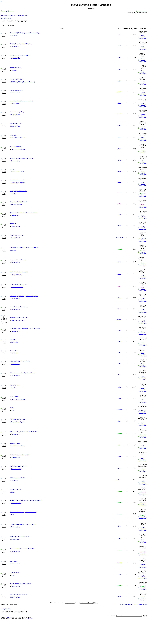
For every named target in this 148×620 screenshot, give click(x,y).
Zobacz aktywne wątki (21, 15)
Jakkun (119, 421)
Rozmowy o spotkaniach (17, 204)
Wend (119, 34)
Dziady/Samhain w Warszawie (17, 419)
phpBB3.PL (30, 618)
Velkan (119, 203)
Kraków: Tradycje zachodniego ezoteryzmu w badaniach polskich (26, 500)
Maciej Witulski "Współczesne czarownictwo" (21, 101)
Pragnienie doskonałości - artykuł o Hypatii (20, 583)
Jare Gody (12, 339)
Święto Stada (13, 135)
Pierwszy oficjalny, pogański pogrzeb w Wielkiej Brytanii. (24, 296)
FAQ (139, 11)
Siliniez (119, 103)
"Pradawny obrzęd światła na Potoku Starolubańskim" (23, 524)
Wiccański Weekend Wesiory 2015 (18, 284)
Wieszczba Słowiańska (15, 67)
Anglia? (12, 407)
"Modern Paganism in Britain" (17, 478)
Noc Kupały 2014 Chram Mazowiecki (19, 536)
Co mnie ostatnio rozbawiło (18, 149)
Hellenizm (13, 387)
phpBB (8, 617)
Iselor (119, 387)
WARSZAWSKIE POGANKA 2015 (19, 317)
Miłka (119, 137)
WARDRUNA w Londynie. (17, 235)
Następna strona (143, 604)
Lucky (119, 398)
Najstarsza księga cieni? (16, 123)
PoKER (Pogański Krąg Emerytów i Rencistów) (23, 82)
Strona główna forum (6, 18)
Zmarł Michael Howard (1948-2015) (19, 272)
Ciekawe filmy (14, 342)
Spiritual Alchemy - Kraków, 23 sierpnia (20, 454)
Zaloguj (5, 11)
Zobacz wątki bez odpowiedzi (8, 15)
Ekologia (13, 193)
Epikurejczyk (119, 237)
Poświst (119, 81)
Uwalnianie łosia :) (14, 572)
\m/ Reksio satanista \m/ (15, 146)
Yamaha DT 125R (14, 396)
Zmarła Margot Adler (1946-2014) (18, 466)
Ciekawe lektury (15, 46)
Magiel (13, 410)
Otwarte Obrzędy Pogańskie (18, 137)
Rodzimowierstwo (15, 92)
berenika (119, 319)
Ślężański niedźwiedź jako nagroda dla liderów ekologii (23, 512)
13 (137, 604)
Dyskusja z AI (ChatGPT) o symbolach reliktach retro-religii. (25, 33)
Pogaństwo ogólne (15, 58)
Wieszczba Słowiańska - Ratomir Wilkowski (21, 43)
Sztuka (12, 492)
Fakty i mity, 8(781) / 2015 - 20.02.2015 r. (20, 361)
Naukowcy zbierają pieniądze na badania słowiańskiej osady (24, 431)
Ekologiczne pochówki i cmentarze (18, 191)
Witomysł (119, 563)
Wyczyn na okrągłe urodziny (17, 79)
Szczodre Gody (13, 350)
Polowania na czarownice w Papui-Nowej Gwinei (22, 373)
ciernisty (119, 113)
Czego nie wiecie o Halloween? (17, 259)
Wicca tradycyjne (15, 126)
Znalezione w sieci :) (15, 443)
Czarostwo (13, 70)
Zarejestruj (12, 11)
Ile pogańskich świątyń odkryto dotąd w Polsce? (21, 158)
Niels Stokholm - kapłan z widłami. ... (19, 306)
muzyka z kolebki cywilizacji (17, 112)
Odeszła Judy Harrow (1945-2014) (18, 594)
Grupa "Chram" (14, 561)
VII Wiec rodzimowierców (16, 90)
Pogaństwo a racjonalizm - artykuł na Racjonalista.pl (22, 548)
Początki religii (14, 35)
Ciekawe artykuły (15, 161)
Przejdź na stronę (125, 604)
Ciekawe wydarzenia (16, 274)
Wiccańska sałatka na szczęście (17, 180)
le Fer (119, 160)
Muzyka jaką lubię (15, 114)
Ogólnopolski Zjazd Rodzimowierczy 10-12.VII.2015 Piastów (25, 328)
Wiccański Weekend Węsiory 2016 (18, 201)
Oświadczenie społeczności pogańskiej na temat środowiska (24, 247)
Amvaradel (119, 193)
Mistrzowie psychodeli (15, 489)
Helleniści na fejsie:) (15, 385)
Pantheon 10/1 (13, 223)
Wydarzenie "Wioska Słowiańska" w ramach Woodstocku (24, 212)
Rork (119, 45)
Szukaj (145, 11)
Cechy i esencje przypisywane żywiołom (20, 55)
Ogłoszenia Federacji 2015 (17, 320)
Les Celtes (12, 169)
